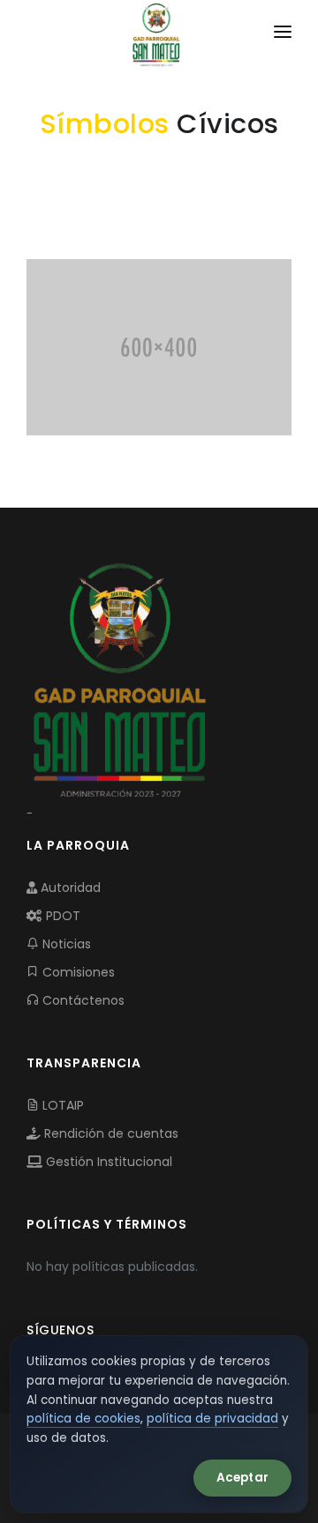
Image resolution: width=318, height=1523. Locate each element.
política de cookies (83, 1418)
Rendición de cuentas (109, 1133)
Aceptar (242, 1477)
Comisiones (77, 972)
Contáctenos (82, 1000)
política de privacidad (212, 1418)
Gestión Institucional (107, 1161)
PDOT (61, 916)
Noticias (65, 944)
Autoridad (69, 887)
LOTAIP (61, 1105)
